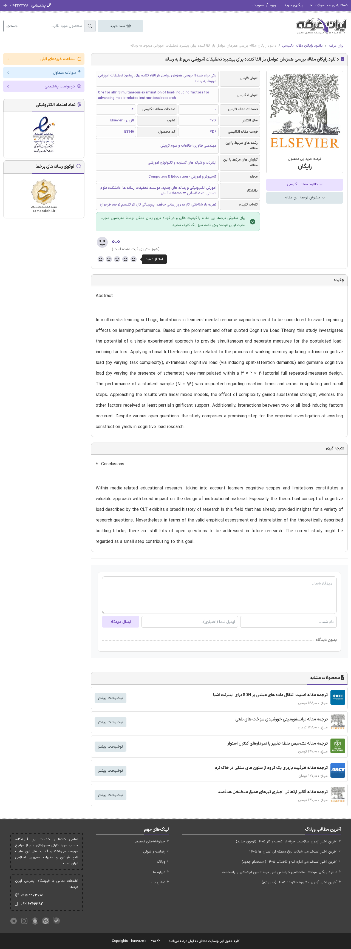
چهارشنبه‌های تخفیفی (149, 841)
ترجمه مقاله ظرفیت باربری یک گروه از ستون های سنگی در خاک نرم (271, 768)
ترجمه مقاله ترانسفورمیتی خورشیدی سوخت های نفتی (281, 719)
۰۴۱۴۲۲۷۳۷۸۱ (32, 895)
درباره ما (159, 872)
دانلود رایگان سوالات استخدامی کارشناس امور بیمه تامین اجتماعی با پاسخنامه (279, 872)
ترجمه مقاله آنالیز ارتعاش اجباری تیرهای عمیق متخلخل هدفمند (273, 792)
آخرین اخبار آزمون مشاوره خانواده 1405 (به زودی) (299, 882)
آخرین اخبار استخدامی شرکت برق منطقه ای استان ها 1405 (293, 851)
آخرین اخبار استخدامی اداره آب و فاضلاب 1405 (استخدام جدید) (289, 862)
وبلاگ (161, 862)
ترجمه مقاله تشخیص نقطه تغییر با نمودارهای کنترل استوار (277, 743)
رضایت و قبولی (154, 851)
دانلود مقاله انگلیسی (303, 184)
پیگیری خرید (293, 5)
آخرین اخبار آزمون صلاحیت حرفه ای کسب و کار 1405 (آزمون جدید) (286, 841)
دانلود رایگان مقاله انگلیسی (302, 46)
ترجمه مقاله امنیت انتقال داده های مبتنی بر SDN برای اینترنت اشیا (270, 695)
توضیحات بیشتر (110, 698)
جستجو (12, 26)
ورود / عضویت (264, 5)
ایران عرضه (336, 46)
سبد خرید (118, 26)
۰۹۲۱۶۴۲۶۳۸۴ (32, 904)
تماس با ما (157, 882)
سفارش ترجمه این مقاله (303, 197)
